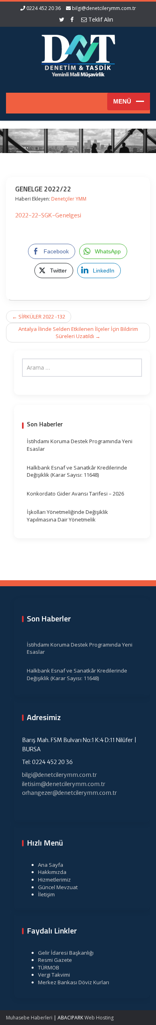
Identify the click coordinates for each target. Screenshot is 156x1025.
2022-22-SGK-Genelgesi (48, 215)
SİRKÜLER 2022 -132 (38, 316)
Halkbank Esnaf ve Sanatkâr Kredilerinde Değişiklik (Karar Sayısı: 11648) (77, 471)
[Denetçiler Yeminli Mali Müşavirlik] (78, 55)
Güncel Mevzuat (58, 887)
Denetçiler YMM (68, 198)
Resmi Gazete (55, 959)
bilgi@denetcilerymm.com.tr (104, 8)
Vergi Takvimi (54, 974)
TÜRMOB (48, 967)
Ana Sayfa (50, 864)
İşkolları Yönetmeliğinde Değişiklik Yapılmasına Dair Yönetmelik (67, 515)
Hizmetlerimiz (54, 879)
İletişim (46, 894)
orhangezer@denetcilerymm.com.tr (69, 792)
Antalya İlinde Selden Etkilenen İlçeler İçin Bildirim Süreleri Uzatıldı (78, 332)
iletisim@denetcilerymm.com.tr (63, 784)
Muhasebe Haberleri (29, 1017)
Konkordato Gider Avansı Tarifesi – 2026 (75, 493)
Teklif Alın (100, 19)
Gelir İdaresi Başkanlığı (66, 952)
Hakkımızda (52, 872)
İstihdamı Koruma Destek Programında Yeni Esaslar (79, 445)
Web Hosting (99, 1017)
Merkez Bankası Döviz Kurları (73, 982)
